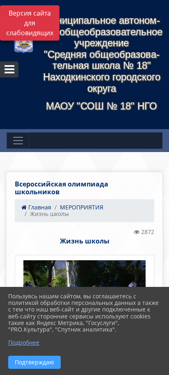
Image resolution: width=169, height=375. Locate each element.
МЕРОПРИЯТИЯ (81, 207)
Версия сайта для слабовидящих (29, 23)
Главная (39, 207)
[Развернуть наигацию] (18, 140)
